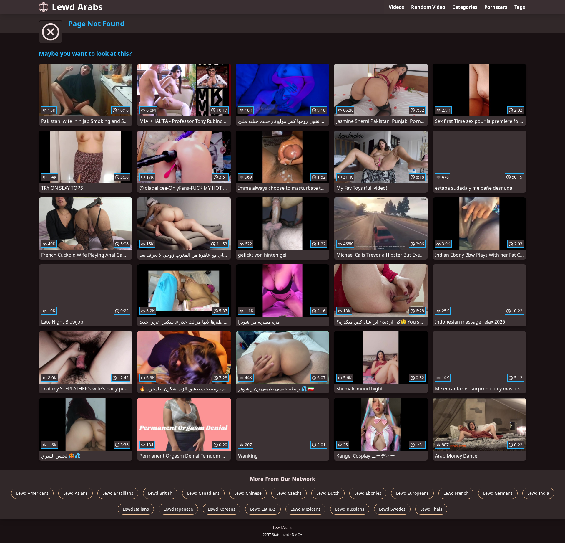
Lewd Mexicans (305, 509)
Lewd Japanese (178, 509)
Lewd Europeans (412, 493)
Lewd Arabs (77, 7)
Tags (519, 7)
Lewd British (160, 493)
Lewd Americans (32, 493)
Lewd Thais (431, 509)
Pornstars (495, 7)
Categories (464, 7)
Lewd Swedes (392, 509)
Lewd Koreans (221, 509)
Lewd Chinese (248, 493)
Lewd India (538, 493)
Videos (396, 7)
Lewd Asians (75, 493)
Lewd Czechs (289, 493)
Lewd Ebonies (367, 493)
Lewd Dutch (328, 493)
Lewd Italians (136, 509)
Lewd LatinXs (263, 509)
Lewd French (455, 493)
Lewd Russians (349, 509)
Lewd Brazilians (117, 493)
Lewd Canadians (203, 493)
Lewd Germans (498, 493)
